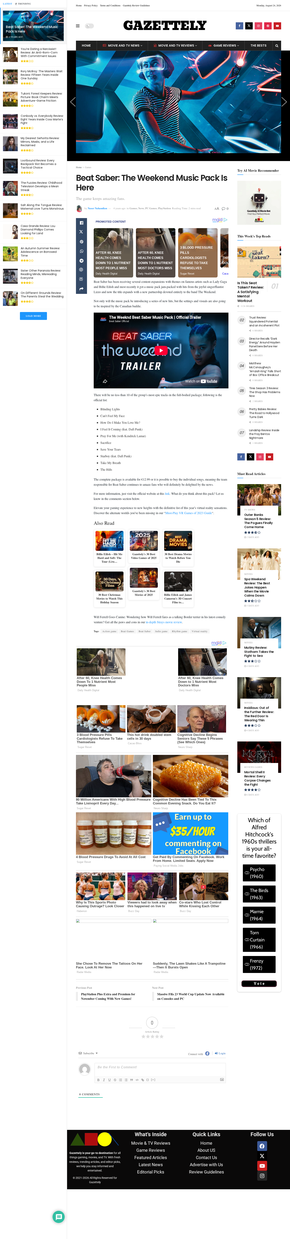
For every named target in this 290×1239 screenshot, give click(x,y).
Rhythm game (179, 631)
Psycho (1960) (257, 872)
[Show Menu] (78, 25)
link (167, 493)
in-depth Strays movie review (164, 622)
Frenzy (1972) (256, 964)
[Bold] (98, 1068)
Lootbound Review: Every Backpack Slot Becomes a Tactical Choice (38, 164)
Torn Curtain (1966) (257, 940)
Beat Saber (145, 631)
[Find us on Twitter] (249, 25)
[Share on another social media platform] (81, 289)
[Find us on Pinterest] (268, 25)
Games (88, 167)
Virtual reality (200, 631)
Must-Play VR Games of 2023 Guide (188, 513)
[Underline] (109, 1068)
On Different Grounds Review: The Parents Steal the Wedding (42, 294)
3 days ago (252, 605)
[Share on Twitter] (81, 232)
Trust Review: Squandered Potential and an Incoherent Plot (264, 321)
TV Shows (249, 510)
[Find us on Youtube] (277, 25)
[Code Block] (137, 1068)
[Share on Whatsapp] (81, 251)
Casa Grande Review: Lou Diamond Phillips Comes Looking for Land (38, 229)
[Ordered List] (120, 1068)
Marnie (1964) (257, 915)
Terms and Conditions (110, 5)
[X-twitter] (262, 1145)
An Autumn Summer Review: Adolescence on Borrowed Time (40, 251)
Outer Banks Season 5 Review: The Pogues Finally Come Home (258, 521)
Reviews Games (253, 767)
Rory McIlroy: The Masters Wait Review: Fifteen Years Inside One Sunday (42, 74)
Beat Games (127, 631)
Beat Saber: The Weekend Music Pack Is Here (32, 29)
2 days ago (252, 537)
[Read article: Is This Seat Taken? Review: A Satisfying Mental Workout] (259, 262)
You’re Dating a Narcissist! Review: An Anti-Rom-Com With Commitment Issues (39, 52)
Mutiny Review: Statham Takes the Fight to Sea (259, 651)
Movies (248, 574)
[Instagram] (262, 1164)
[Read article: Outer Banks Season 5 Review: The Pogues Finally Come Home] (259, 499)
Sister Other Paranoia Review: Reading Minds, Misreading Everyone (41, 274)
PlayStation (164, 208)
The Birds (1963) (259, 894)
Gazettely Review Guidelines (136, 5)
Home (79, 5)
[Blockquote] (131, 1068)
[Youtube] (262, 1154)
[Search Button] (276, 46)
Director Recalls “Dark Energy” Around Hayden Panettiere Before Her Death (264, 344)
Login (221, 1042)
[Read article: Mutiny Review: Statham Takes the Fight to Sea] (259, 632)
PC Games (151, 208)
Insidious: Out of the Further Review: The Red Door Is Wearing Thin (259, 714)
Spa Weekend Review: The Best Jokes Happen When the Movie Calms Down (257, 587)
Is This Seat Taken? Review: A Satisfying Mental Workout (250, 291)
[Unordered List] (126, 1068)
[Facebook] (262, 1135)
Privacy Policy (91, 5)
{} (147, 1068)
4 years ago (119, 208)
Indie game (161, 631)
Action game (109, 631)
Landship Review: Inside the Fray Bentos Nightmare (264, 434)
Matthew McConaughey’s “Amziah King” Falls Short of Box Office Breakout (265, 369)
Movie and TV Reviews (176, 45)
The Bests (259, 45)
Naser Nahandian (97, 208)
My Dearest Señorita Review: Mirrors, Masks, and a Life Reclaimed (40, 141)
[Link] (142, 1068)
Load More (33, 316)
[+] (153, 1068)
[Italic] (104, 1068)
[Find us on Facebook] (239, 25)
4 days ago (252, 665)
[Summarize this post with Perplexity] (81, 279)
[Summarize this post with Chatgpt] (81, 270)
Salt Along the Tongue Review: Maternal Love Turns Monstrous (42, 207)
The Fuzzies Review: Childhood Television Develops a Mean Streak (41, 186)
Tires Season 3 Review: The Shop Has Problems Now (264, 392)
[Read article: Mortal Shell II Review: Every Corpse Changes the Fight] (259, 757)
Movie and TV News (123, 45)
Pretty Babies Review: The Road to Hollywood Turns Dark (264, 413)
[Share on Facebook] (81, 223)
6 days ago (252, 794)
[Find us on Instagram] (258, 25)
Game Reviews (224, 45)
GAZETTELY (164, 26)
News (141, 208)
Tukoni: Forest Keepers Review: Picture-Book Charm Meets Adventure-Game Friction (41, 97)
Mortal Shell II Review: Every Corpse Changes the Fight (257, 778)
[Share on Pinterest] (81, 241)
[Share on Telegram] (81, 260)
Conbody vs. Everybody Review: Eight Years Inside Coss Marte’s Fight (42, 119)
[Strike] (115, 1068)
